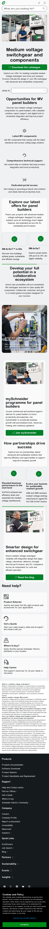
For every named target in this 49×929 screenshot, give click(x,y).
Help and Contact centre (12, 787)
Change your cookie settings (24, 918)
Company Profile (9, 818)
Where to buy (8, 799)
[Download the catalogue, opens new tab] (24, 67)
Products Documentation (12, 765)
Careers (5, 814)
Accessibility (7, 825)
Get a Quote (7, 795)
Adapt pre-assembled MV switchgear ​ (18, 339)
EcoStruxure (7, 844)
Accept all (24, 924)
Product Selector (9, 772)
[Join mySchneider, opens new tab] (24, 433)
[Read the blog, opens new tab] (24, 577)
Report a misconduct (11, 821)
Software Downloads (11, 769)
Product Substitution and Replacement (18, 776)
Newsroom (6, 829)
